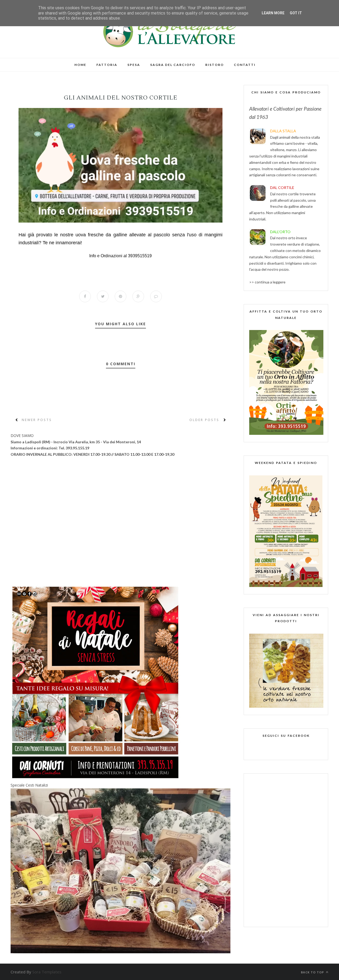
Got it (296, 13)
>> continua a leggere (267, 282)
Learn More (273, 13)
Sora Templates (46, 971)
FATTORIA (106, 65)
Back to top (313, 972)
